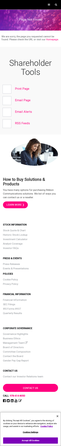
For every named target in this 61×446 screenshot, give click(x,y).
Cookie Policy (10, 279)
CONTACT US (30, 388)
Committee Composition (16, 351)
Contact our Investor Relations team (23, 376)
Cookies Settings (30, 432)
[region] (30, 429)
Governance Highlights (15, 334)
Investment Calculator (15, 239)
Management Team (13, 342)
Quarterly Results (12, 313)
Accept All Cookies (30, 440)
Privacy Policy (10, 283)
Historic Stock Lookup (15, 234)
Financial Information (15, 299)
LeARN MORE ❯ (15, 204)
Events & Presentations (16, 268)
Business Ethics (11, 338)
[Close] (57, 416)
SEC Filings (9, 304)
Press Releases (11, 264)
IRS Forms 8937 (12, 308)
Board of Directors (13, 347)
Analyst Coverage (13, 243)
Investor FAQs (11, 248)
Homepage (52, 39)
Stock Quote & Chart (14, 230)
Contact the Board (13, 356)
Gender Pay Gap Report (16, 360)
